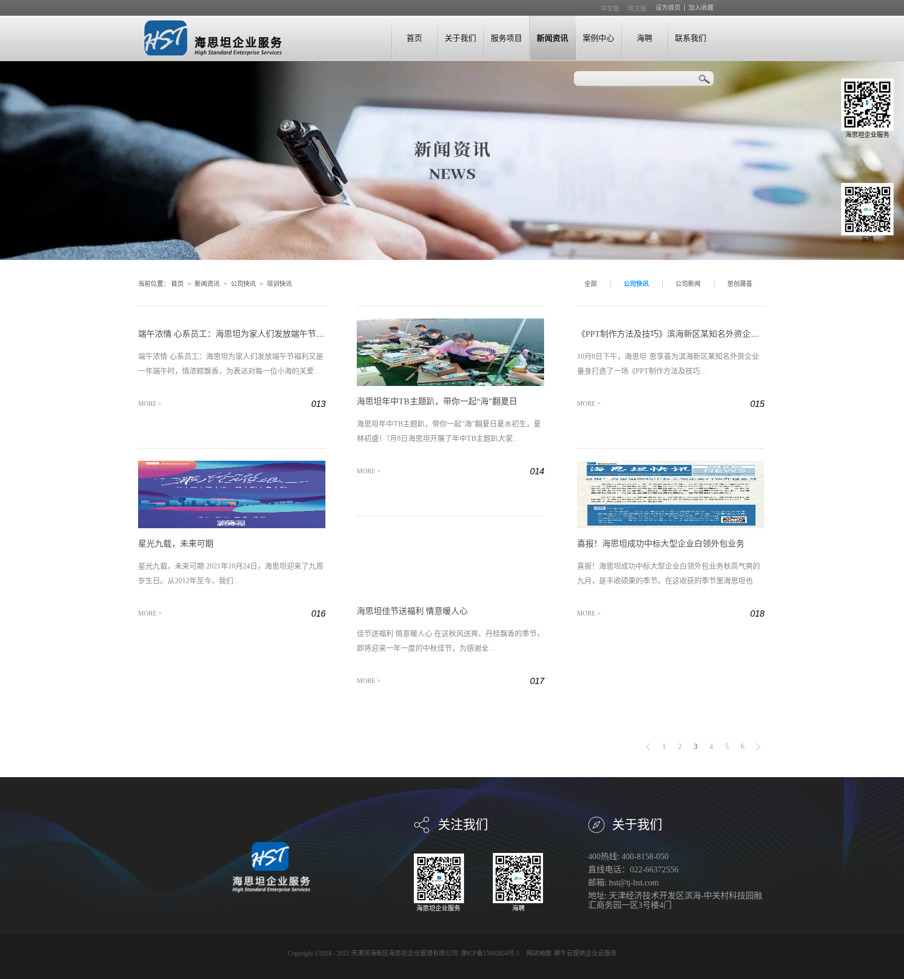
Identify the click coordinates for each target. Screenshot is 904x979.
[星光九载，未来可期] (231, 465)
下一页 (758, 747)
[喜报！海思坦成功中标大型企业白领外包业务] (670, 465)
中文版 (610, 9)
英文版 (637, 9)
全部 (590, 284)
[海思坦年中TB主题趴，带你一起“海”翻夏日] (450, 322)
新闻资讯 (207, 284)
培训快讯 (279, 284)
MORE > (150, 403)
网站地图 (537, 953)
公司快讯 (243, 284)
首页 (414, 37)
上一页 (648, 747)
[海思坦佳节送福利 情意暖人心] (450, 532)
